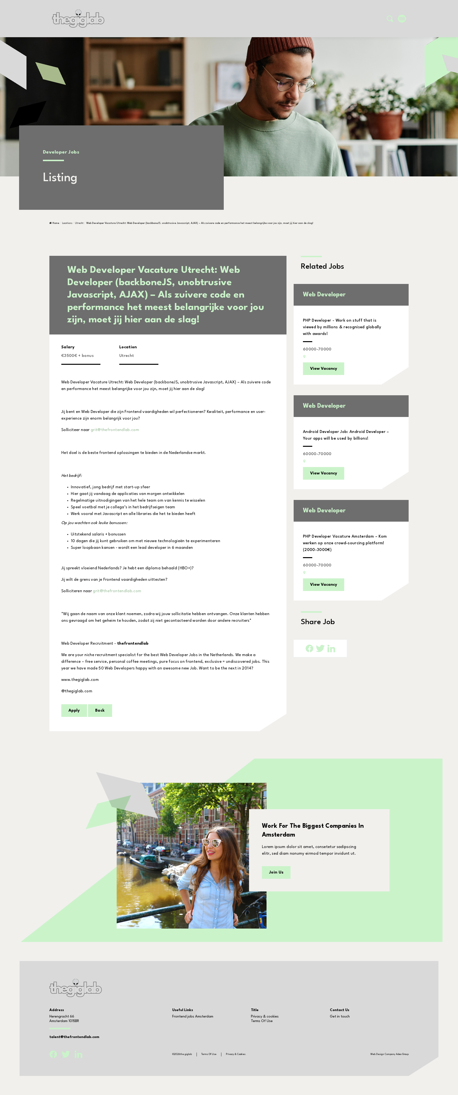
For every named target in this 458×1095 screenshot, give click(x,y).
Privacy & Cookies (235, 1054)
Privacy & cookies (265, 1016)
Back (100, 711)
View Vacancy (323, 369)
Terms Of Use (262, 1021)
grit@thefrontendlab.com (115, 430)
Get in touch (340, 1016)
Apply (74, 711)
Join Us (276, 872)
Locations (67, 223)
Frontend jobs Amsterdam (192, 1016)
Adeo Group (402, 1054)
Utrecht (79, 223)
